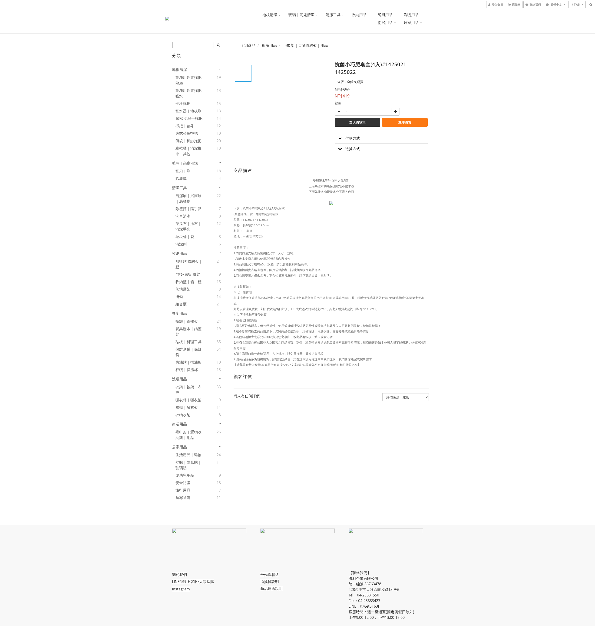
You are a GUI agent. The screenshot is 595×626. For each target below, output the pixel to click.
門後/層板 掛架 (187, 274)
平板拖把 (182, 103)
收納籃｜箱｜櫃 (188, 281)
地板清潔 (270, 14)
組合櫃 (181, 304)
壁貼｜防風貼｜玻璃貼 (188, 465)
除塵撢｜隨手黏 (188, 208)
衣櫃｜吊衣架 (186, 407)
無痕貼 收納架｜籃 (188, 264)
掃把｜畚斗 (184, 125)
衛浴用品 (385, 22)
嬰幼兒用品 (184, 475)
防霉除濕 (182, 497)
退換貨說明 (269, 581)
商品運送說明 (271, 588)
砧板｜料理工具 (188, 341)
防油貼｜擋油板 (188, 362)
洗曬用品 (412, 14)
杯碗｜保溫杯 (186, 369)
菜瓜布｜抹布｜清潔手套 (188, 226)
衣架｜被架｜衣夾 (188, 389)
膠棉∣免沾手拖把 (188, 118)
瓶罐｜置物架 (186, 321)
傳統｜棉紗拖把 (188, 140)
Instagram (181, 589)
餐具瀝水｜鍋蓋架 (188, 331)
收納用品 (359, 14)
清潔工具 (333, 14)
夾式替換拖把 (186, 133)
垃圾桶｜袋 (184, 236)
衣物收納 (182, 414)
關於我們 (179, 574)
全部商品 (248, 45)
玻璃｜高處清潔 (301, 14)
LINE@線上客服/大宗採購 (193, 581)
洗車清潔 (182, 216)
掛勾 (179, 296)
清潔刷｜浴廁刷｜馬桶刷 (188, 198)
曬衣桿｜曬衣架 (188, 399)
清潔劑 (181, 244)
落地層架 (182, 289)
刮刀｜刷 (182, 171)
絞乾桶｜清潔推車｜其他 (188, 151)
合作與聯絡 (269, 574)
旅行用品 (182, 490)
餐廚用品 (385, 14)
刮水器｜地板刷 (188, 111)
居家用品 (412, 22)
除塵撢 (181, 178)
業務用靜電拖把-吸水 (189, 93)
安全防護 (182, 482)
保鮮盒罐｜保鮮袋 (188, 352)
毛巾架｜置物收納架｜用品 (188, 434)
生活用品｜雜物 (188, 454)
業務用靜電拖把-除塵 (189, 80)
